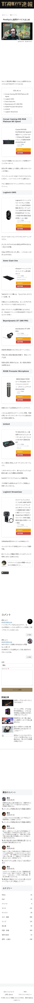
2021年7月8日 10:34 (7, 622)
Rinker (22, 144)
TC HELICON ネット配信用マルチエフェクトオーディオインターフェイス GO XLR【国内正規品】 (23, 437)
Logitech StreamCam (11, 112)
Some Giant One (10, 101)
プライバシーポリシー (25, 994)
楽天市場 (20, 153)
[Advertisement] (17, 60)
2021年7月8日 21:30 (7, 642)
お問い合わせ (9, 994)
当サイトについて (9, 992)
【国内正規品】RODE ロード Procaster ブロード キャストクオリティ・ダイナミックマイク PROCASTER (23, 384)
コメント (5, 668)
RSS (25, 992)
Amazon (20, 149)
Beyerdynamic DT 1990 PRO (13, 104)
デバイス (6, 572)
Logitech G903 (9, 99)
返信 (30, 635)
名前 (3, 662)
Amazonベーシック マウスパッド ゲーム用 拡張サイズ (23, 271)
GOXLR (7, 109)
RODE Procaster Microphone (14, 106)
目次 (14, 90)
